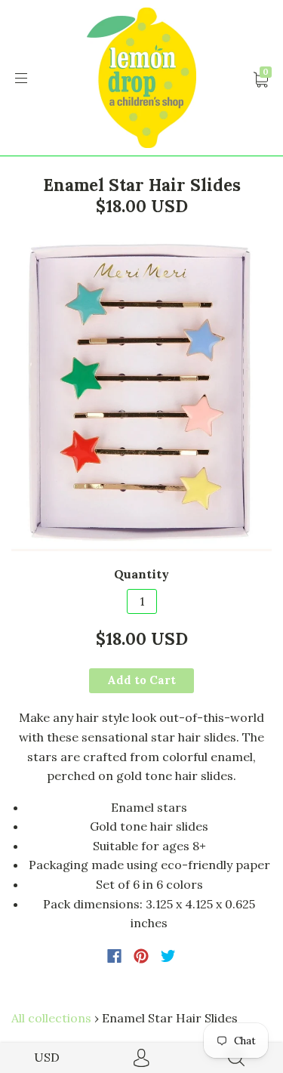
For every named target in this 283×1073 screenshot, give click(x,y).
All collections (51, 1017)
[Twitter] (168, 956)
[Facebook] (114, 956)
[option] (141, 393)
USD (47, 1057)
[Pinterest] (141, 956)
